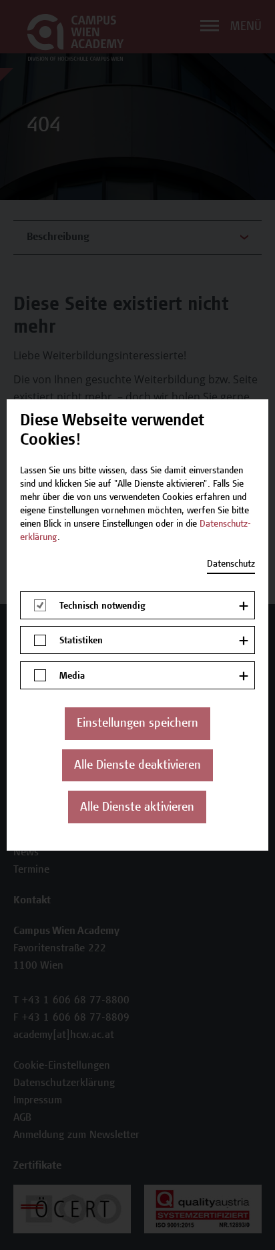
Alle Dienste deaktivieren (137, 766)
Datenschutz (231, 564)
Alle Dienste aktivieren (137, 808)
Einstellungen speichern (137, 724)
